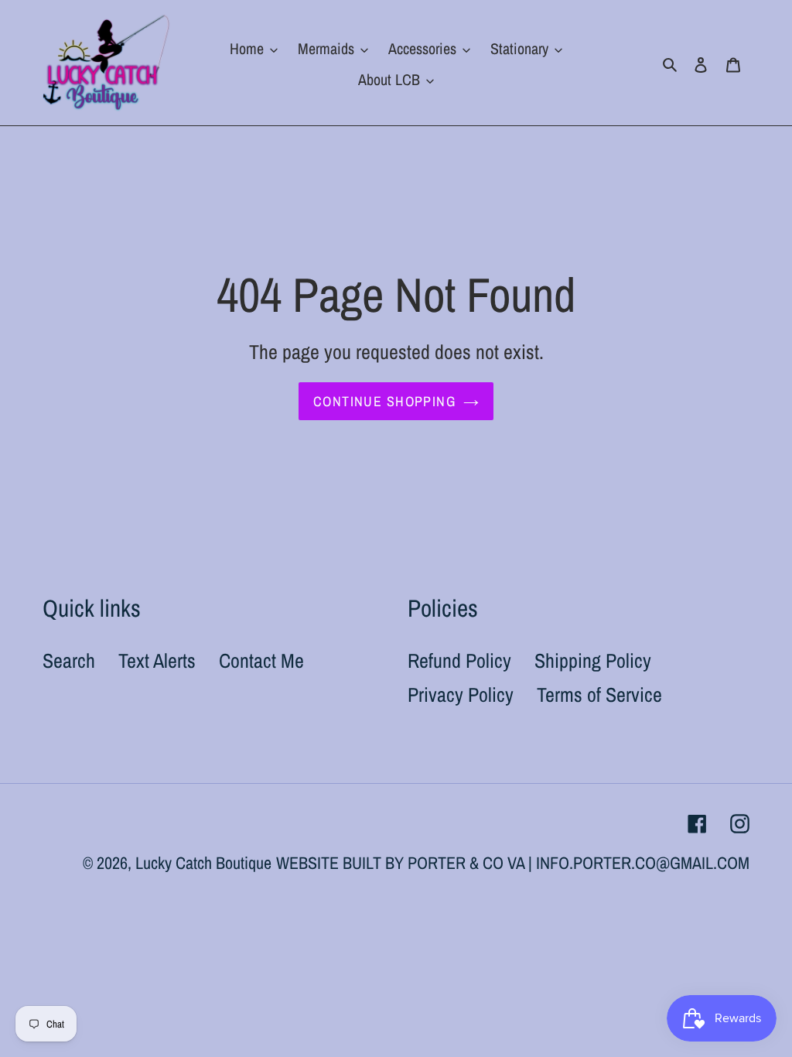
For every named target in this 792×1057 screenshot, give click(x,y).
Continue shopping (384, 401)
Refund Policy (459, 660)
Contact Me (261, 660)
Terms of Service (599, 694)
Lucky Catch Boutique (203, 862)
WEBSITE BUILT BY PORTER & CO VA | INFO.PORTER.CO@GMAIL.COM (512, 862)
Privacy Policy (461, 694)
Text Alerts (157, 660)
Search (69, 660)
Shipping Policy (592, 660)
